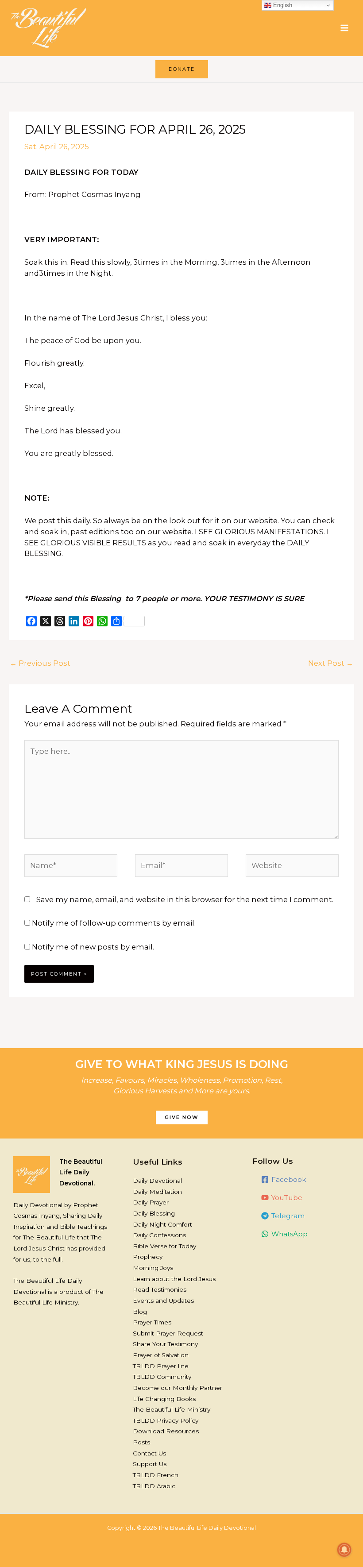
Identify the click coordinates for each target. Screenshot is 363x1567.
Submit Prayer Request (168, 1333)
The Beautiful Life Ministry (171, 1409)
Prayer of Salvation (161, 1355)
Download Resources (166, 1431)
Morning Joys (153, 1267)
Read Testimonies (159, 1289)
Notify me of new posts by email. (93, 946)
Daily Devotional (157, 1180)
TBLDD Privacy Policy (165, 1420)
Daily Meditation (157, 1191)
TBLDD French (155, 1474)
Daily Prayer (151, 1202)
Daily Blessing (154, 1213)
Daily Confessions (159, 1235)
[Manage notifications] (344, 1550)
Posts (141, 1442)
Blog (140, 1311)
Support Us (149, 1463)
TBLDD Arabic (154, 1486)
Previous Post (40, 663)
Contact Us (149, 1453)
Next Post (330, 663)
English (281, 5)
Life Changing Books (164, 1398)
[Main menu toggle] (344, 28)
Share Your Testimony (165, 1343)
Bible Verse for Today (164, 1246)
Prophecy (147, 1256)
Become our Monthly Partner (177, 1387)
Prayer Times (152, 1322)
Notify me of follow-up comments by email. (114, 923)
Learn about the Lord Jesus (174, 1278)
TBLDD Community (162, 1376)
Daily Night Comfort (162, 1224)
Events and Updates (163, 1300)
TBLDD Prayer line (161, 1366)
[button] (181, 69)
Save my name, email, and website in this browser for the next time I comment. (184, 899)
